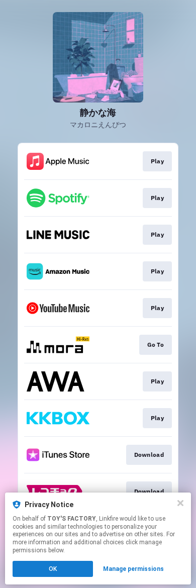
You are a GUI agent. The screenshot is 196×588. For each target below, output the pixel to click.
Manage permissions (133, 568)
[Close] (180, 503)
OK (53, 568)
